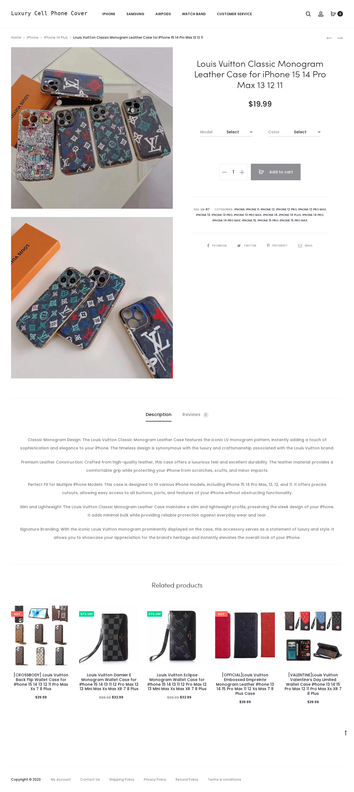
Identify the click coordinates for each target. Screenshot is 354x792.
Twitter (250, 245)
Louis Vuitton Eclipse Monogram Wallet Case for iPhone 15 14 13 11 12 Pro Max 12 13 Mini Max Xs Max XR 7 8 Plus (177, 682)
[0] (333, 14)
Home (16, 37)
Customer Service (234, 14)
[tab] (158, 415)
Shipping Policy (121, 779)
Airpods (163, 14)
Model (206, 132)
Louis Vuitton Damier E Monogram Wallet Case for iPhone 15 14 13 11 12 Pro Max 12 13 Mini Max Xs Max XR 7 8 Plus (109, 682)
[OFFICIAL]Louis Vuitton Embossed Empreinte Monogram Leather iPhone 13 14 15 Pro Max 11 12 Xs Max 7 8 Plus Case (245, 684)
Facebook (220, 245)
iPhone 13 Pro (222, 215)
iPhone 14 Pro (312, 215)
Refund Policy (187, 779)
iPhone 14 (270, 215)
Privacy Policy (155, 779)
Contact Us (90, 779)
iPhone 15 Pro (267, 220)
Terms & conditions (224, 779)
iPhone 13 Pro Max (248, 215)
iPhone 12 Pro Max (312, 209)
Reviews (195, 414)
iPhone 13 (203, 215)
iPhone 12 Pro (286, 209)
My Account (61, 779)
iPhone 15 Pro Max (294, 220)
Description (158, 414)
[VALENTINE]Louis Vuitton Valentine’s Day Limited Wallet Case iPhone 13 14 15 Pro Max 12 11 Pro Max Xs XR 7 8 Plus (313, 684)
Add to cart (280, 172)
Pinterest (280, 245)
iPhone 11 (252, 209)
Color (274, 132)
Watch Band (194, 14)
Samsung (135, 14)
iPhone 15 (249, 220)
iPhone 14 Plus (56, 37)
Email (309, 245)
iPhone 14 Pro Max (226, 220)
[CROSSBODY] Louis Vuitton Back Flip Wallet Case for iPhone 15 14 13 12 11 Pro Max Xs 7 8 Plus (41, 682)
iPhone (108, 14)
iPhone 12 (268, 209)
